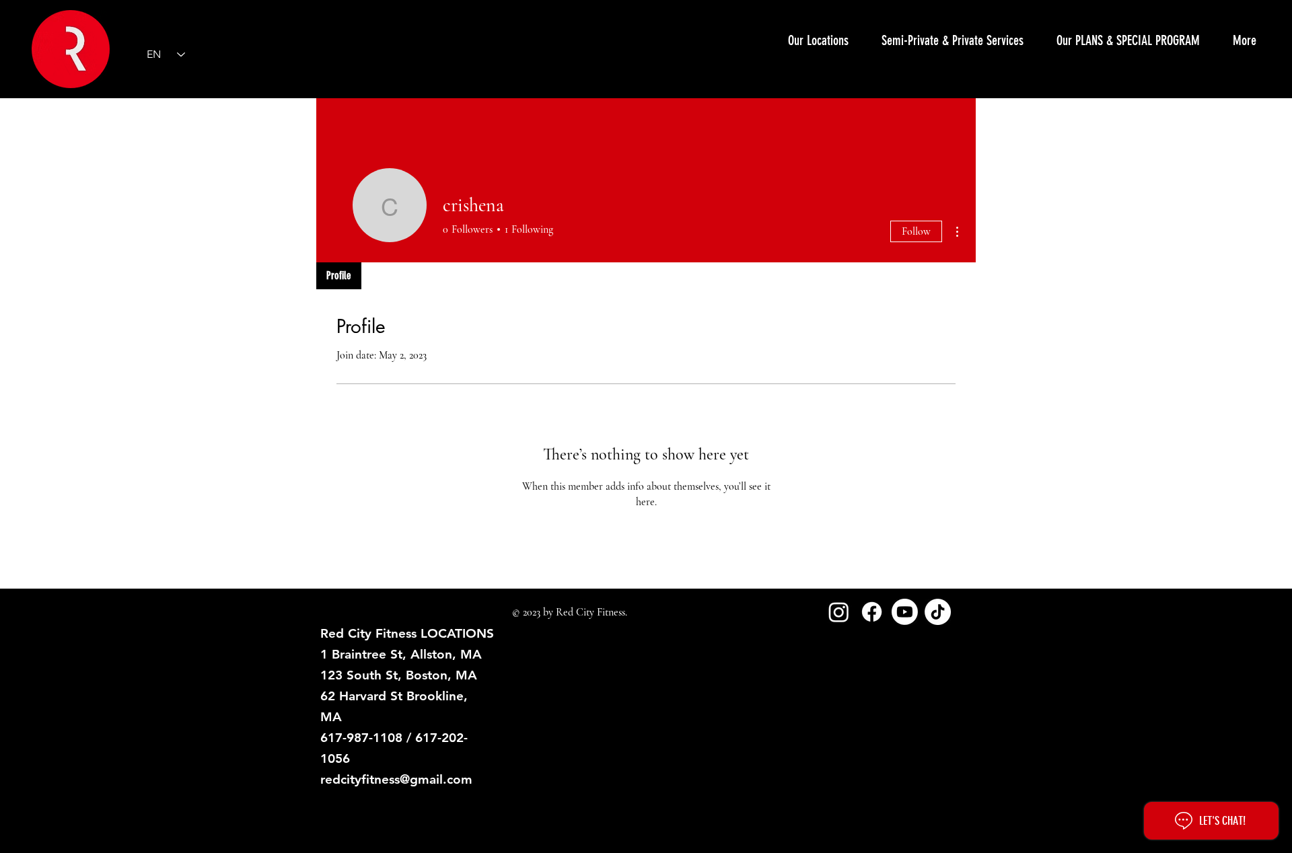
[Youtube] (905, 612)
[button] (952, 40)
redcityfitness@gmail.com (396, 779)
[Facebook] (872, 612)
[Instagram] (839, 612)
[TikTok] (938, 612)
